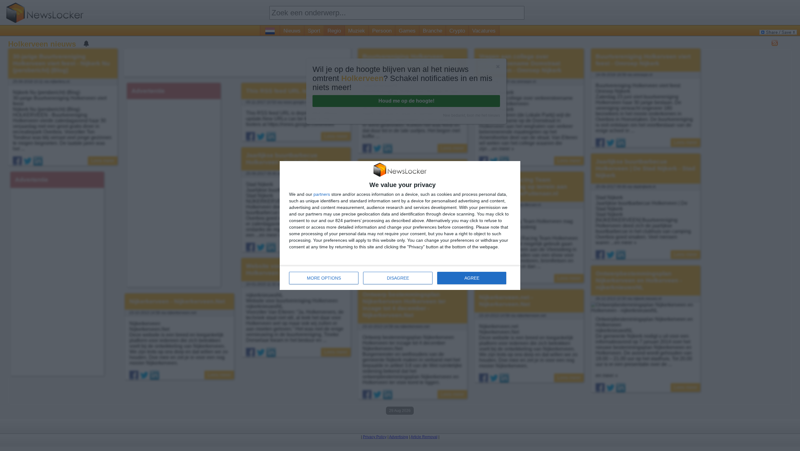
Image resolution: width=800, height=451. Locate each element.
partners (321, 194)
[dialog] (400, 225)
